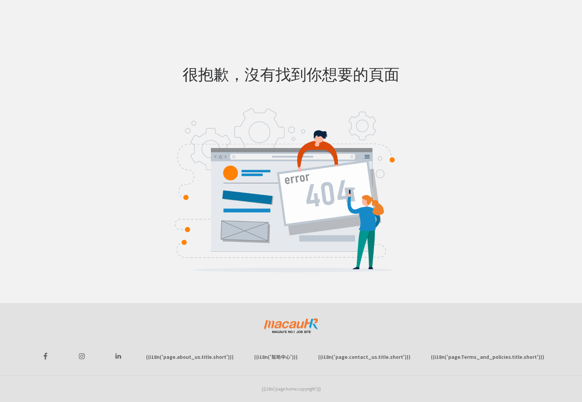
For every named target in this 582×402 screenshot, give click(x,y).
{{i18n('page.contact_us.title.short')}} (364, 356)
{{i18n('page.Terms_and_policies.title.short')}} (487, 356)
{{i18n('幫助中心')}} (276, 356)
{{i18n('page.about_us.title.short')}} (190, 356)
